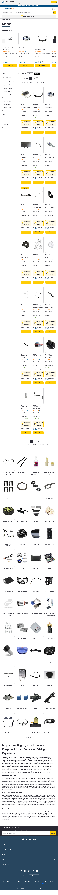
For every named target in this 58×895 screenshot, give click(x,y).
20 (30, 78)
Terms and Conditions (50, 881)
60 (39, 78)
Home (3, 19)
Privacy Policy (38, 881)
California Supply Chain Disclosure (10, 883)
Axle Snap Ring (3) (8, 88)
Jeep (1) (6, 124)
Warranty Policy (17, 881)
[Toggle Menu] (3, 9)
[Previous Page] (27, 441)
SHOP (3, 844)
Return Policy (28, 881)
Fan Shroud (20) (7, 101)
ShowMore (29, 737)
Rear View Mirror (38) (9, 81)
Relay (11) (6, 98)
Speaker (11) (7, 85)
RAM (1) (6, 121)
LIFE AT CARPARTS (7, 849)
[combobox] (32, 82)
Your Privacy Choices (51, 883)
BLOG (3, 859)
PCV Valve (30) (7, 107)
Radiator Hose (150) (8, 104)
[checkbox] (2, 81)
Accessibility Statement (25, 883)
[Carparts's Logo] (9, 9)
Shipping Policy (6, 881)
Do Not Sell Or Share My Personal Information (29, 886)
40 (34, 78)
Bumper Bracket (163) (9, 111)
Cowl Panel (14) (7, 94)
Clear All (37, 73)
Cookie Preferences (37, 883)
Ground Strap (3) (8, 91)
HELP (3, 854)
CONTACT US (5, 864)
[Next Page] (49, 441)
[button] (29, 2)
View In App (54, 2)
